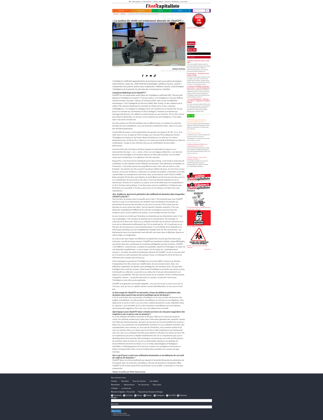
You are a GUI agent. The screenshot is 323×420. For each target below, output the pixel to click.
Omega (160, 392)
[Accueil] (161, 5)
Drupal (151, 392)
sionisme (189, 131)
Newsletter (115, 385)
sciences (189, 53)
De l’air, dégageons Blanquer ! (195, 226)
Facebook (117, 395)
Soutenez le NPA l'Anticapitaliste (196, 28)
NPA (188, 118)
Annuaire (125, 381)
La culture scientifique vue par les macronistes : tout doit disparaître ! (198, 87)
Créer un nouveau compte (120, 413)
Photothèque (175, 1)
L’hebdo (114, 388)
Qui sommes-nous (118, 378)
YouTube (129, 395)
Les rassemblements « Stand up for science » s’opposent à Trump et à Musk (198, 100)
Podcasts (167, 1)
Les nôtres (154, 381)
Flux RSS (172, 395)
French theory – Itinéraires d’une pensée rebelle (198, 74)
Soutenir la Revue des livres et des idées (198, 61)
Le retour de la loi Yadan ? (194, 133)
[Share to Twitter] (146, 75)
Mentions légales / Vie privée (123, 392)
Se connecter (143, 385)
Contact (114, 381)
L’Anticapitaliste (146, 1)
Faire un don (184, 1)
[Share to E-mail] (150, 75)
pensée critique (191, 57)
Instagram (160, 395)
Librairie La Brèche (158, 1)
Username (114, 397)
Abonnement (129, 385)
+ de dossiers (207, 249)
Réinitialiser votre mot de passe (121, 415)
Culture (176, 11)
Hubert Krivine (190, 46)
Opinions (157, 11)
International (138, 11)
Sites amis (157, 385)
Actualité (118, 11)
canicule (189, 155)
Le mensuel (126, 388)
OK (207, 10)
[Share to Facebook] (142, 75)
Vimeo (139, 395)
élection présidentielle (193, 142)
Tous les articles (139, 381)
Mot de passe (114, 404)
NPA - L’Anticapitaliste (135, 1)
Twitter (148, 395)
